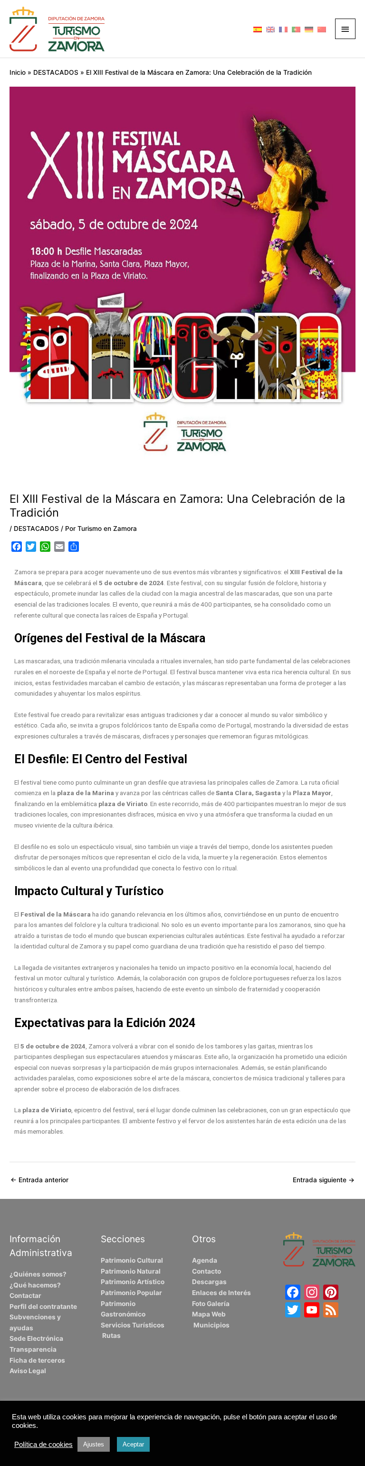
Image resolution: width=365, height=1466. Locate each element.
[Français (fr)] (283, 28)
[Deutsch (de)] (309, 28)
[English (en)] (270, 28)
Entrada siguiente (324, 1180)
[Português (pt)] (296, 28)
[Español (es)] (257, 28)
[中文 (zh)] (321, 28)
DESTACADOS (36, 528)
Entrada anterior (39, 1180)
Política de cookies (43, 1444)
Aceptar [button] (133, 1444)
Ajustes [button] (93, 1444)
